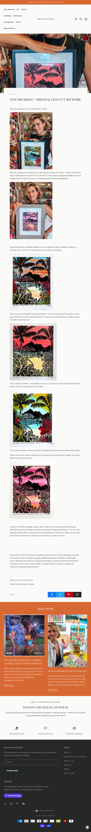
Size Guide (69, 773)
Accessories (9, 22)
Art (18, 9)
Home (18, 22)
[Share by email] (77, 594)
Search (67, 752)
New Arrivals (9, 9)
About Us (68, 761)
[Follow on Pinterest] (17, 804)
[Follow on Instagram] (11, 804)
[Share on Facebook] (52, 594)
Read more (9, 685)
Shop (66, 769)
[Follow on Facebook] (5, 804)
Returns (68, 765)
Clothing (7, 16)
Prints (23, 9)
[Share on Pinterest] (69, 594)
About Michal (9, 28)
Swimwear (17, 16)
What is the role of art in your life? (67, 671)
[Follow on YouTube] (23, 804)
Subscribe (12, 771)
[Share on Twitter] (60, 594)
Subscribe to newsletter (75, 756)
